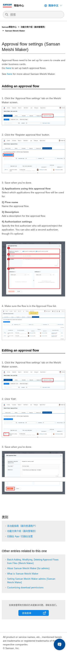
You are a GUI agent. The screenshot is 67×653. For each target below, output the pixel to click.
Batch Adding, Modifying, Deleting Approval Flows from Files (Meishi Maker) (33, 561)
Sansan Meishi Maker (15, 31)
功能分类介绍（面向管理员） (34, 27)
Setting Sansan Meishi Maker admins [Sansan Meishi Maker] (31, 580)
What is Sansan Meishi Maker (22, 573)
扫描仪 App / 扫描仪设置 (20, 536)
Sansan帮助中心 (9, 27)
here (8, 68)
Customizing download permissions (25, 587)
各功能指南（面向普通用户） (22, 526)
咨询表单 (26, 613)
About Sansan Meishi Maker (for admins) (28, 568)
